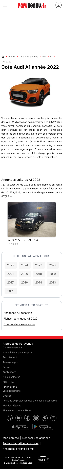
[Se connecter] (58, 5)
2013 (52, 282)
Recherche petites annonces (20, 443)
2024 (24, 265)
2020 (24, 274)
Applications (9, 371)
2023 (38, 265)
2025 (10, 265)
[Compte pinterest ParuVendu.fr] (45, 418)
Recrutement (10, 357)
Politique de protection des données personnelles (30, 400)
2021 (10, 274)
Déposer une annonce (36, 438)
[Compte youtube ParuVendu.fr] (53, 418)
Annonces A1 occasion (18, 312)
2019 (38, 274)
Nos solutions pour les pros (17, 352)
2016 (24, 282)
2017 (10, 282)
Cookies (7, 395)
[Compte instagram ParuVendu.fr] (36, 418)
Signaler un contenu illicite (17, 410)
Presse (6, 367)
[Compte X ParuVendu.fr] (10, 418)
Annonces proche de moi (18, 448)
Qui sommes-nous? (13, 347)
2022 (52, 265)
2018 (52, 274)
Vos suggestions (11, 390)
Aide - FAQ (8, 381)
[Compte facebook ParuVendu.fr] (27, 418)
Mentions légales (12, 405)
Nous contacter (11, 376)
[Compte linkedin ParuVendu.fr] (18, 418)
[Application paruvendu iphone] (20, 427)
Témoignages (10, 362)
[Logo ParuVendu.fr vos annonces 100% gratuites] (32, 9)
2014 (38, 282)
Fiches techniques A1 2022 (20, 318)
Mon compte (11, 438)
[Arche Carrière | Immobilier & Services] (43, 460)
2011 (10, 291)
